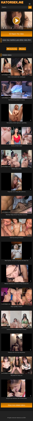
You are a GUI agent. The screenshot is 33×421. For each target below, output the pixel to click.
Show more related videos (16, 405)
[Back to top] (28, 416)
